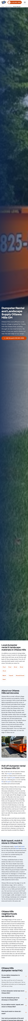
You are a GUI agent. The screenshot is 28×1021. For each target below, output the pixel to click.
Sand (4, 679)
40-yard (8, 781)
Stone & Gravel (20, 675)
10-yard (9, 773)
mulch (22, 846)
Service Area (8, 6)
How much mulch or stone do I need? (11, 1012)
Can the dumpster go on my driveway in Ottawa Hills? (10, 999)
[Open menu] (25, 2)
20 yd (15, 667)
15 (7, 777)
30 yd (21, 667)
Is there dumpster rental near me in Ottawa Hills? (12, 992)
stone (23, 848)
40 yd (4, 671)
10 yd (4, 667)
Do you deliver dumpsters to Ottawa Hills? (10, 976)
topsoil (16, 846)
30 (2, 781)
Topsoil (11, 675)
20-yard (12, 777)
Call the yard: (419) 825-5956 (15, 338)
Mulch (4, 675)
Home (2, 6)
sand (17, 848)
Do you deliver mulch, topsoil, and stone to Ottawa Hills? (12, 1005)
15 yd (9, 667)
